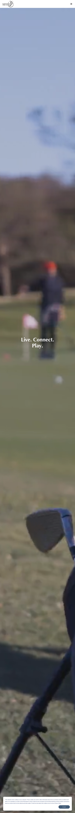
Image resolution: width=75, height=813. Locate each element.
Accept (64, 807)
